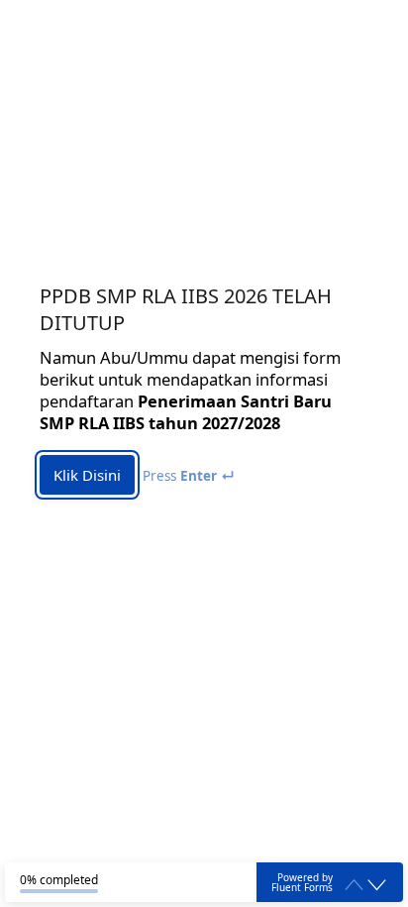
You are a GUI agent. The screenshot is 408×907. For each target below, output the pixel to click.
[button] (376, 885)
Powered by (302, 882)
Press (189, 476)
